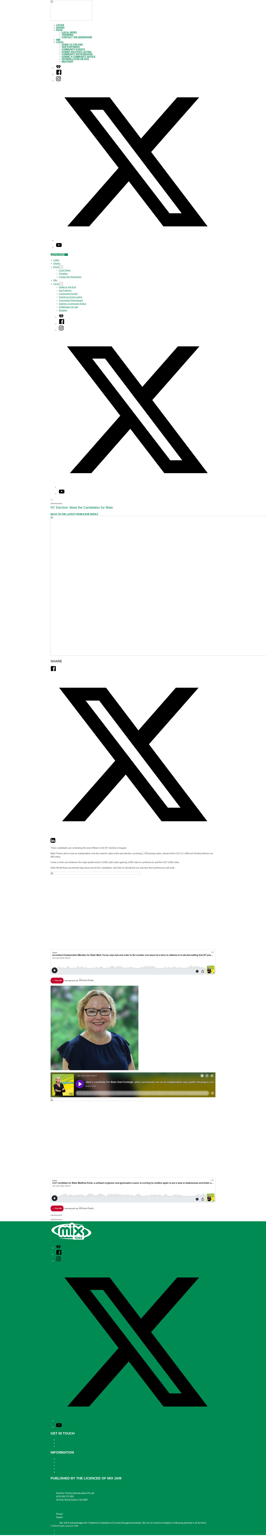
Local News (69, 32)
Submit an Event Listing (76, 52)
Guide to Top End (72, 44)
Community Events (73, 49)
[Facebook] (59, 74)
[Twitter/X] (135, 240)
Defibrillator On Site (75, 59)
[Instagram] (58, 81)
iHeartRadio (61, 1533)
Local (60, 42)
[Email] (58, 842)
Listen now (58, 254)
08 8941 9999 (70, 1514)
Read (59, 30)
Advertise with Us (64, 1443)
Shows (60, 27)
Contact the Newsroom (77, 37)
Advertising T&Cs (64, 1465)
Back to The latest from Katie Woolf (74, 514)
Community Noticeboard (77, 54)
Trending (67, 35)
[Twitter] (133, 836)
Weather (67, 61)
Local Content (63, 1472)
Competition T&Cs (65, 1462)
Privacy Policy (63, 1459)
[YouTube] (59, 247)
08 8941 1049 (70, 1517)
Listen (60, 25)
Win (58, 40)
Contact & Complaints (67, 1440)
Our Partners (71, 47)
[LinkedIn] (53, 842)
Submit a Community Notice (78, 57)
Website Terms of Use (67, 1469)
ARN (58, 1531)
